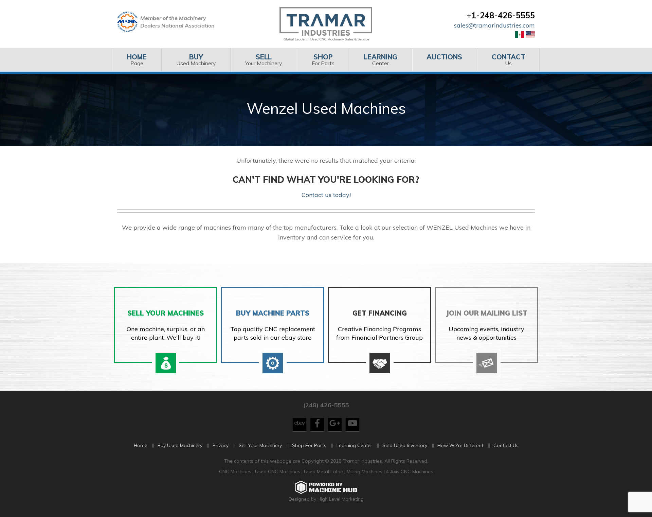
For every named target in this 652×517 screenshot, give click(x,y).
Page (137, 60)
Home (140, 445)
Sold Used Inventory (404, 445)
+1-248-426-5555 (501, 15)
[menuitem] (136, 60)
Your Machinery (263, 60)
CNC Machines (236, 471)
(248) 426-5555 (326, 405)
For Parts (323, 60)
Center (380, 60)
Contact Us (506, 445)
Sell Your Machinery (260, 445)
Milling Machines (364, 471)
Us (508, 60)
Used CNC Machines (278, 471)
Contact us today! (326, 195)
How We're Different (460, 445)
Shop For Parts (309, 445)
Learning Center (354, 445)
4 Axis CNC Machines (409, 471)
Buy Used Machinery (180, 445)
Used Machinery (196, 60)
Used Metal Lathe (324, 471)
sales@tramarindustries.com (494, 25)
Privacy (221, 445)
